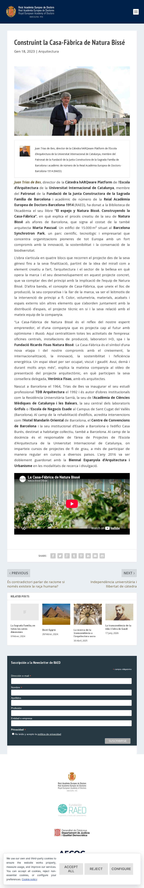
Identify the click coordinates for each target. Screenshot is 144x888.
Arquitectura (48, 51)
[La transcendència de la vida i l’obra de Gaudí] (119, 612)
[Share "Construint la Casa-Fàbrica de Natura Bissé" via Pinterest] (81, 555)
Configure (121, 869)
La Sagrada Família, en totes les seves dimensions (23, 628)
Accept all (71, 869)
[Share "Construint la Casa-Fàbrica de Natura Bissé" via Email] (95, 555)
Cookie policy (29, 879)
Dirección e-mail (21, 676)
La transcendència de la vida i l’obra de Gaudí (118, 627)
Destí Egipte (49, 629)
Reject (96, 869)
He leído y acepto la (38, 734)
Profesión (16, 708)
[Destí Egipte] (56, 614)
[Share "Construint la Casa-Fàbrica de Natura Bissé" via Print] (102, 555)
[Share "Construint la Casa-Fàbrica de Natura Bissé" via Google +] (67, 555)
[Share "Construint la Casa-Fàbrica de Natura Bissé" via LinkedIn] (88, 555)
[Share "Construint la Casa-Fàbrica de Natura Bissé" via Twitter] (60, 555)
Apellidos (16, 698)
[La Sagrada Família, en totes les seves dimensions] (25, 612)
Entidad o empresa (21, 718)
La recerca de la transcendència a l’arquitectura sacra (84, 633)
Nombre (16, 687)
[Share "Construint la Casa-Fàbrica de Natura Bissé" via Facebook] (53, 555)
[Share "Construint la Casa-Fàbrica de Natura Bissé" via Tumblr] (74, 555)
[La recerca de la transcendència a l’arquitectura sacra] (88, 614)
